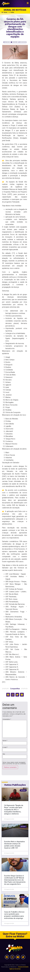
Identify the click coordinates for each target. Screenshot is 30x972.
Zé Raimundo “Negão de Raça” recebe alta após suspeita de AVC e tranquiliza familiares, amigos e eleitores (13, 809)
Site (3, 754)
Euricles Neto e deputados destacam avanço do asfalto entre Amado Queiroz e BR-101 (14, 845)
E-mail (5, 747)
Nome (4, 740)
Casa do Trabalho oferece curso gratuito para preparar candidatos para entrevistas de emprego (14, 915)
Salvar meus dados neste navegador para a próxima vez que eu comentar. (14, 763)
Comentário (6, 719)
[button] (8, 695)
